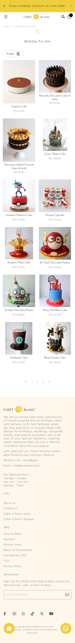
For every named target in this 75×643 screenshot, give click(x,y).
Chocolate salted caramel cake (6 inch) (19, 166)
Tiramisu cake (19, 106)
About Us (9, 503)
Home (7, 26)
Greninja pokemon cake (19, 215)
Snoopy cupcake (55, 215)
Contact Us (11, 508)
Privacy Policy (12, 566)
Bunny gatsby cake (55, 357)
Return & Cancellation (18, 550)
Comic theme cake (55, 154)
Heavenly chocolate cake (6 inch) (55, 97)
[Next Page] (49, 381)
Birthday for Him (25, 26)
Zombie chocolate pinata (19, 310)
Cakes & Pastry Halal (17, 513)
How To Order (13, 533)
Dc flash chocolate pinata (55, 262)
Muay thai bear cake (55, 310)
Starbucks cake (18, 357)
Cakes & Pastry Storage (19, 519)
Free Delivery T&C (15, 555)
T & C (7, 560)
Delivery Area (12, 544)
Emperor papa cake (19, 262)
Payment (9, 539)
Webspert (32, 632)
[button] (4, 6)
